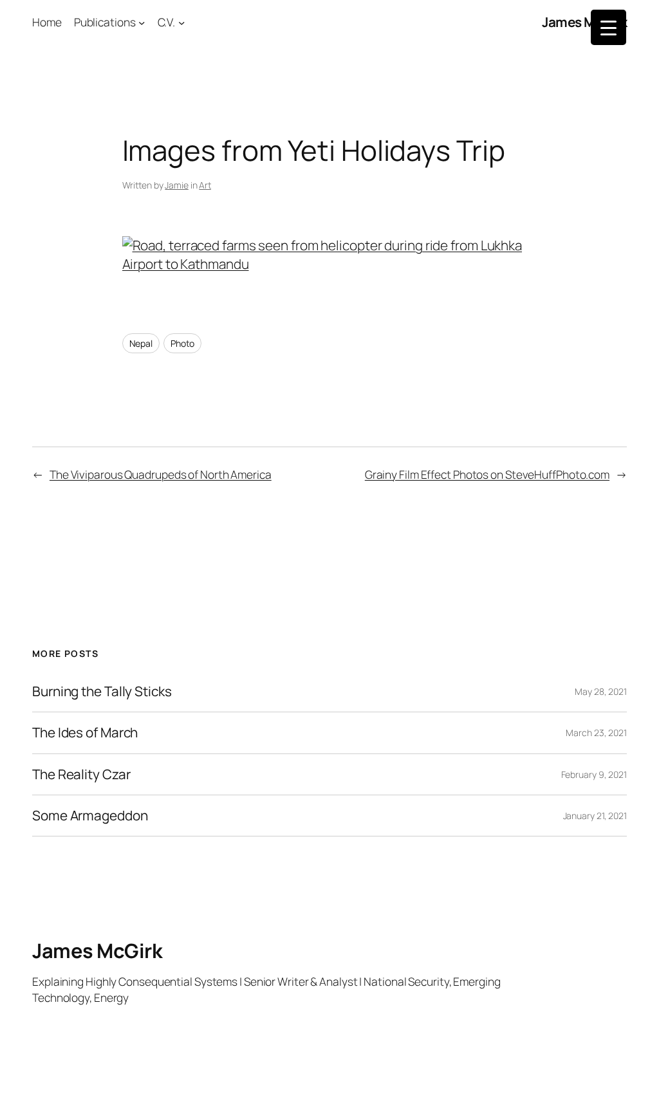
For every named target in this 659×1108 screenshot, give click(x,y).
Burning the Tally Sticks (102, 691)
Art (205, 185)
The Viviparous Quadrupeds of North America (161, 474)
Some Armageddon (90, 815)
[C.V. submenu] (181, 22)
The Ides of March (85, 732)
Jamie (177, 185)
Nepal (141, 343)
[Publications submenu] (141, 22)
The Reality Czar (81, 774)
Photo (183, 343)
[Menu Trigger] (608, 27)
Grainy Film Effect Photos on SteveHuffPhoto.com (487, 474)
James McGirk (584, 22)
